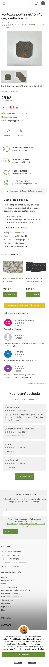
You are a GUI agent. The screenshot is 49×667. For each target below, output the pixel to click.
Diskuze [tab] (23, 191)
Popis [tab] (6, 191)
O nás (3, 584)
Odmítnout (32, 662)
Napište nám (6, 606)
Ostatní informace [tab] (35, 191)
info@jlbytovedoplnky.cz (15, 551)
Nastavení (18, 662)
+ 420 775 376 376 (12, 559)
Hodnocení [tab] (14, 191)
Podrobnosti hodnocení (34, 25)
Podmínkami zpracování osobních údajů (32, 524)
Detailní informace (9, 91)
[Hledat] (29, 3)
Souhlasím (25, 654)
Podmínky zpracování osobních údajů (29, 649)
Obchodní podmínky (9, 587)
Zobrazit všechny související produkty (24, 305)
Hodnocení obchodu (24, 393)
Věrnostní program (8, 600)
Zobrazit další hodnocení (36, 383)
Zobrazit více (25, 476)
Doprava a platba (8, 580)
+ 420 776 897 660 (12, 555)
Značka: (8, 27)
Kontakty (4, 577)
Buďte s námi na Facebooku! (16, 563)
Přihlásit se (10, 532)
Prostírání (19, 232)
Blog (3, 610)
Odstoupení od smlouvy (10, 593)
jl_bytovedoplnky (12, 566)
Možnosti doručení (9, 117)
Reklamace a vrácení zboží (11, 597)
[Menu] (43, 3)
